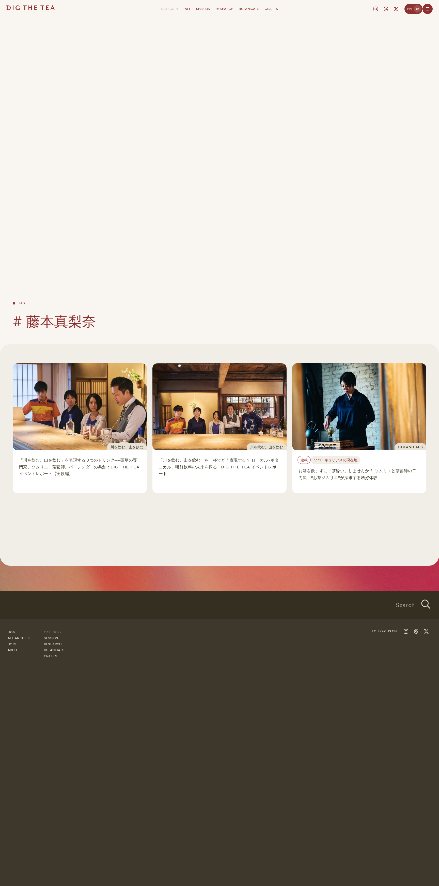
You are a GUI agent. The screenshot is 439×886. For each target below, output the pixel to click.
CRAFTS (271, 9)
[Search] (425, 605)
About (13, 650)
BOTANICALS (249, 9)
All (188, 9)
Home (13, 632)
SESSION (203, 9)
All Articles (19, 638)
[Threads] (386, 9)
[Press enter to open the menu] (427, 9)
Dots (12, 644)
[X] (396, 9)
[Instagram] (376, 9)
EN (409, 9)
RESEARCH (225, 9)
